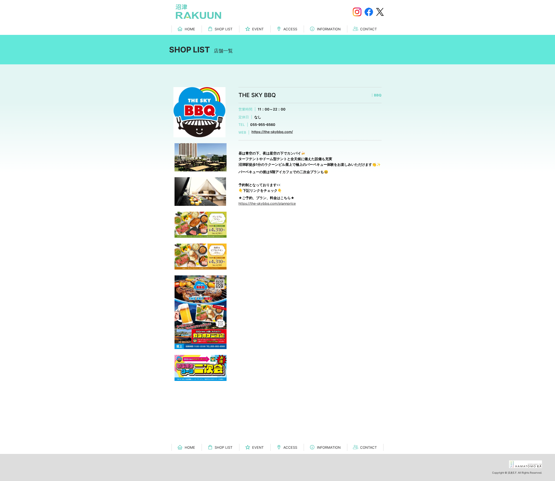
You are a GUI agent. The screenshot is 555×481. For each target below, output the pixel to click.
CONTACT (368, 29)
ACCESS (290, 29)
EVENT (258, 29)
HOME (190, 29)
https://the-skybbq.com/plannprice (267, 203)
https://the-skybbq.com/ (272, 132)
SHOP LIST (223, 29)
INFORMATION (329, 29)
